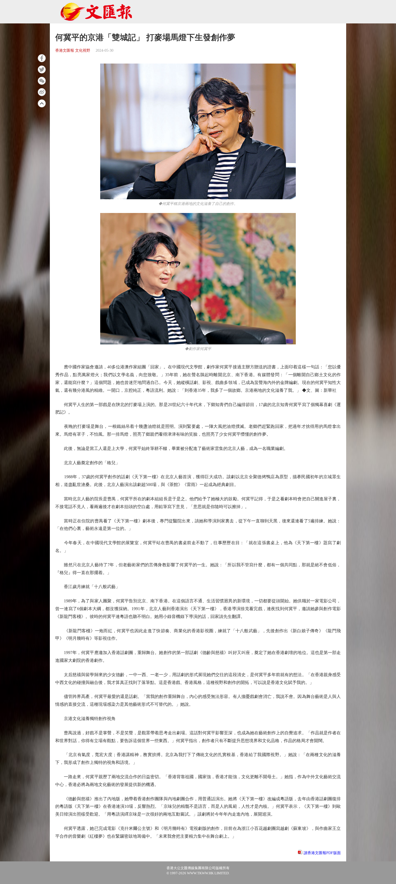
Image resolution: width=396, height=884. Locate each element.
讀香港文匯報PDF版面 (322, 853)
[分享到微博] (42, 92)
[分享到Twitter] (42, 69)
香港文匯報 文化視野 (72, 50)
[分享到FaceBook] (42, 58)
